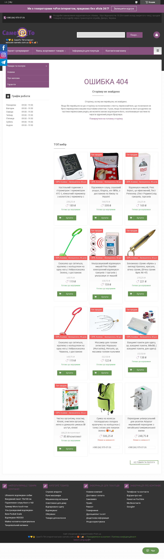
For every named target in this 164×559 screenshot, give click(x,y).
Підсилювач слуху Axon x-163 (19, 502)
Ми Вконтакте (133, 503)
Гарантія (11, 84)
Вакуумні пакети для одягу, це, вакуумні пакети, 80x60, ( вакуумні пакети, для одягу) (141, 345)
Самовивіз (91, 499)
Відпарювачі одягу (55, 507)
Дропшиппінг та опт (96, 514)
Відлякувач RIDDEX (14, 517)
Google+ (131, 507)
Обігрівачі (50, 514)
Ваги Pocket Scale (13, 514)
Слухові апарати (54, 492)
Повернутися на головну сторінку (106, 118)
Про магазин (13, 78)
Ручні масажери (53, 495)
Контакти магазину (116, 50)
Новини (11, 72)
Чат (153, 550)
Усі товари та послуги (144, 462)
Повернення (92, 510)
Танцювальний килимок (16, 525)
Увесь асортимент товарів (50, 50)
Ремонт (89, 507)
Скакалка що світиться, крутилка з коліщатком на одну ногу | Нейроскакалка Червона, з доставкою (71, 347)
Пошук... (134, 35)
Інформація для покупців (86, 50)
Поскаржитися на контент (98, 537)
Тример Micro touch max (16, 506)
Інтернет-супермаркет (17, 50)
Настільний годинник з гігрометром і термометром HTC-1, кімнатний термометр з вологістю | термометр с (70, 192)
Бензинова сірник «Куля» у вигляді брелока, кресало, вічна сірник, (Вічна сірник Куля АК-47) (141, 268)
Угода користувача (95, 521)
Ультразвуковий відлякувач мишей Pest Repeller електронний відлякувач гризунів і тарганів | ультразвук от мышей (105, 269)
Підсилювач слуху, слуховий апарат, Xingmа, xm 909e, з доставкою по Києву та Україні (106, 192)
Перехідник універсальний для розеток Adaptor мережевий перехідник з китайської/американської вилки (141, 424)
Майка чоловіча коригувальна (20, 521)
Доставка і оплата (95, 495)
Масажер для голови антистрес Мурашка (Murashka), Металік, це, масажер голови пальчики (106, 347)
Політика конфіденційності (124, 537)
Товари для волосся (56, 518)
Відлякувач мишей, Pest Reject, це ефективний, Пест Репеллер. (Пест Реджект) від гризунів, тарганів (141, 192)
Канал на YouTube (135, 499)
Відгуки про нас (134, 495)
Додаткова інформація (97, 518)
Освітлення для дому (56, 503)
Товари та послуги (16, 66)
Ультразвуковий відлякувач (19, 510)
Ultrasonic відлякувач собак (18, 495)
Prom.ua (97, 534)
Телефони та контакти (138, 492)
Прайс (89, 503)
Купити (69, 218)
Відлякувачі (51, 510)
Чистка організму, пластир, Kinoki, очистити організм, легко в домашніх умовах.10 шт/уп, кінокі (70, 423)
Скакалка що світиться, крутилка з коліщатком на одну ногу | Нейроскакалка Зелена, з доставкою (71, 268)
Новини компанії (94, 492)
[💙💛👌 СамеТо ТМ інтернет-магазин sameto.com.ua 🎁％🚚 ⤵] (18, 32)
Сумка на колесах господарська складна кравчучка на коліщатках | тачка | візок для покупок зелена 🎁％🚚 (106, 424)
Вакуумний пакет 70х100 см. (18, 499)
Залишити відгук (124, 8)
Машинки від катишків (57, 499)
